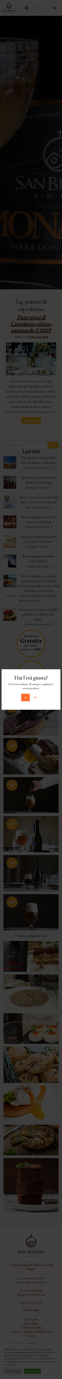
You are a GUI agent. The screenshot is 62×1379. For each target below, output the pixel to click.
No (35, 697)
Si (25, 697)
